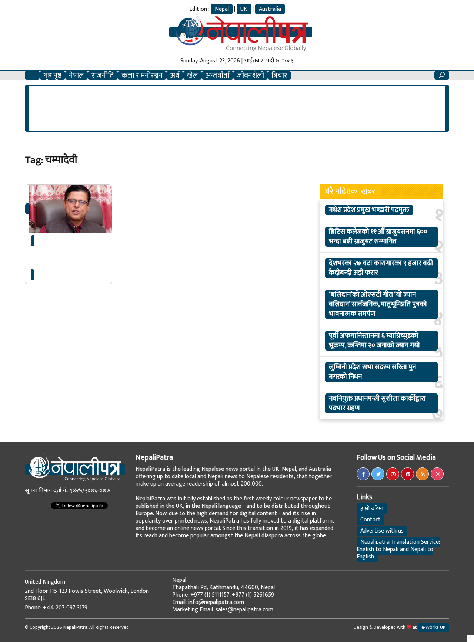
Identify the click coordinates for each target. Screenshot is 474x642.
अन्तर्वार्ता (218, 75)
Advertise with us (382, 531)
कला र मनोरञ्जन (142, 75)
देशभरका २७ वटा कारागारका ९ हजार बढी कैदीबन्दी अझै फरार (381, 268)
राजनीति (102, 75)
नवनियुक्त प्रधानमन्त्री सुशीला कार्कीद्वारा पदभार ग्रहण (377, 403)
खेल (192, 75)
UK (243, 9)
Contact (370, 520)
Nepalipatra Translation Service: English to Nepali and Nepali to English (398, 549)
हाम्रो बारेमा (371, 509)
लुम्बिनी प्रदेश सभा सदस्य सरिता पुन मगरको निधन (372, 372)
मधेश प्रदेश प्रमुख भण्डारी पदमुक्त (369, 210)
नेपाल (76, 75)
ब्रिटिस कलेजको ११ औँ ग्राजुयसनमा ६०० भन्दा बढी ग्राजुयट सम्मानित (378, 237)
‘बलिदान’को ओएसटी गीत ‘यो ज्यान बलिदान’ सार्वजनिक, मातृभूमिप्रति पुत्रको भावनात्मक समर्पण (378, 304)
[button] (32, 75)
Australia (270, 9)
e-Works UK (433, 627)
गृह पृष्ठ (52, 75)
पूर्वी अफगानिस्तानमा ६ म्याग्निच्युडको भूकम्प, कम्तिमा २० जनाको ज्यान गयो (374, 341)
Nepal (222, 9)
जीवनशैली (250, 75)
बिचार (279, 75)
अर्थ (175, 75)
